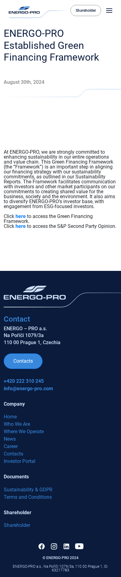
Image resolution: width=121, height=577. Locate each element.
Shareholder (86, 10)
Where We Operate (24, 431)
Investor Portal (19, 461)
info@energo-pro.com (28, 388)
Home (10, 417)
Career (11, 446)
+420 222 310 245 (24, 381)
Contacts (23, 361)
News (10, 439)
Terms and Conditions (28, 497)
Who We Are (17, 424)
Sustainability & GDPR (28, 490)
